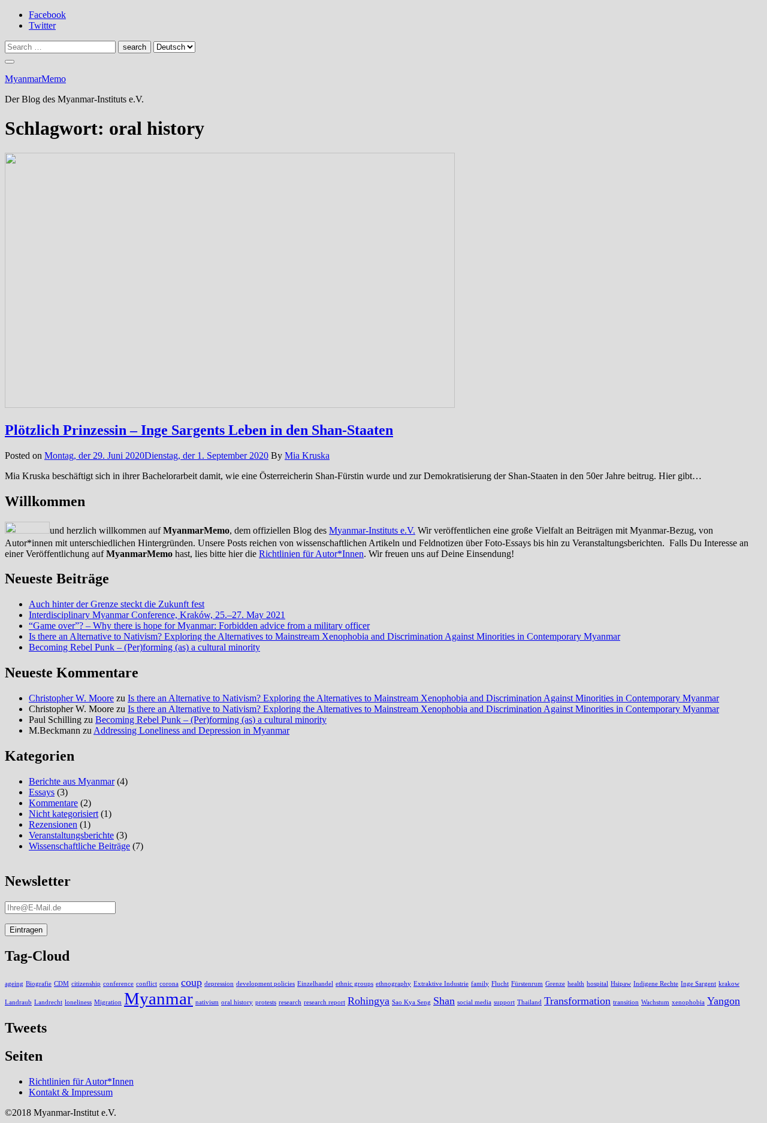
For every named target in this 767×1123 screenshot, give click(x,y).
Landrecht (48, 1002)
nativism (207, 1002)
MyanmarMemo (35, 79)
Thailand (529, 1002)
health (575, 983)
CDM (61, 983)
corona (169, 983)
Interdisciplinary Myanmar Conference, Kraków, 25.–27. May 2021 (157, 615)
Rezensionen (53, 824)
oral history (237, 1002)
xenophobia (688, 1002)
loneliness (78, 1002)
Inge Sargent (698, 983)
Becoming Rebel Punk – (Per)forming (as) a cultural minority (144, 647)
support (504, 1002)
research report (324, 1002)
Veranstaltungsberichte (71, 835)
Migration (108, 1002)
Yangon (723, 1001)
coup (191, 982)
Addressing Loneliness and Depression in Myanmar (191, 730)
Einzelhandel (315, 983)
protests (265, 1002)
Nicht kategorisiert (63, 814)
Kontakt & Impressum (71, 1092)
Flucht (500, 983)
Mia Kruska (307, 455)
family (480, 983)
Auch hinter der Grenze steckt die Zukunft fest (116, 604)
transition (626, 1002)
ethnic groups (354, 983)
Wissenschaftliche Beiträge (79, 846)
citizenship (86, 983)
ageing (14, 983)
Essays (42, 792)
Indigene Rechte (655, 983)
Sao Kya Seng (411, 1002)
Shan (444, 1001)
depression (219, 983)
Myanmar (158, 998)
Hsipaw (621, 983)
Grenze (555, 983)
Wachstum (655, 1002)
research (290, 1002)
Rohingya (368, 1001)
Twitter (42, 25)
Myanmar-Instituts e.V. (372, 530)
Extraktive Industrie (441, 983)
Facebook (47, 15)
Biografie (39, 983)
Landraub (18, 1002)
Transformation (577, 1001)
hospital (597, 983)
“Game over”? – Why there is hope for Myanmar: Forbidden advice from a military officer (199, 625)
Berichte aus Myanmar (71, 781)
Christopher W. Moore (71, 698)
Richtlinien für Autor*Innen (311, 554)
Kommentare (53, 803)
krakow (728, 983)
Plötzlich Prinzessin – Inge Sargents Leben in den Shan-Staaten (199, 430)
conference (118, 983)
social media (474, 1002)
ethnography (393, 983)
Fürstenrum (527, 983)
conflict (146, 983)
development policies (265, 983)
